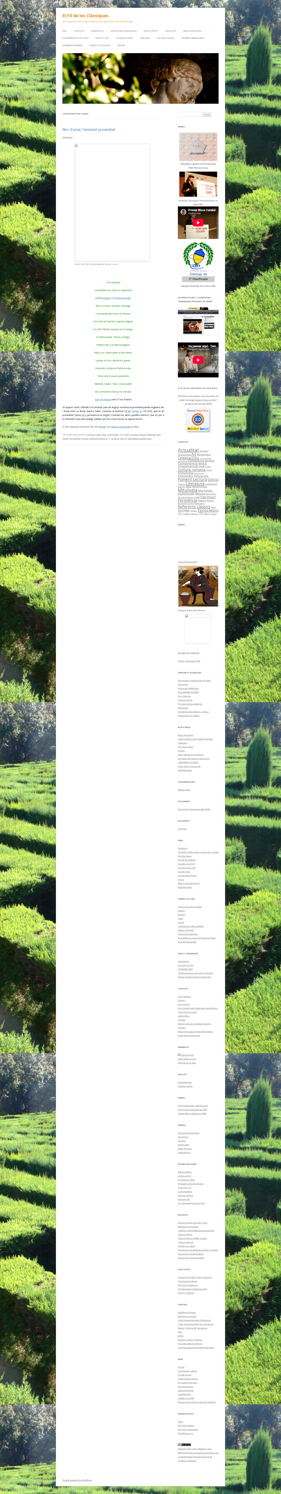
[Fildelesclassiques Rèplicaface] (198, 628)
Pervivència (74, 438)
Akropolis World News (189, 1133)
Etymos (181, 1000)
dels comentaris (188, 1429)
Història (181, 484)
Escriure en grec (186, 965)
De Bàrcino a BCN (186, 1246)
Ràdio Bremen (185, 1148)
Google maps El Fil (187, 867)
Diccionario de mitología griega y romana (198, 1250)
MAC (180, 1331)
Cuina (208, 466)
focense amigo (123, 298)
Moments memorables (193, 38)
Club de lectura (124, 38)
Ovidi (197, 497)
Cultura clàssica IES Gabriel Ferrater (195, 739)
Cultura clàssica (166, 38)
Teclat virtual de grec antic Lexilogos (195, 973)
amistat (134, 434)
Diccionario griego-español (191, 1257)
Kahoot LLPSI (102, 38)
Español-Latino (185, 1086)
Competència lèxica (192, 463)
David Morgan (185, 1082)
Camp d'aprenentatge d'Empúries (194, 1320)
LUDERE (181, 1019)
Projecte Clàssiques (100, 45)
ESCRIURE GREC (185, 969)
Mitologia (151, 434)
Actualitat (188, 450)
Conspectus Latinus (187, 1371)
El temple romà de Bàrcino (191, 1183)
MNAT (181, 1335)
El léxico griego (185, 700)
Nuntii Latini (183, 1144)
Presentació (97, 31)
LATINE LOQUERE (186, 1398)
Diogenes (182, 848)
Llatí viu (181, 486)
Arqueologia (184, 454)
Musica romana (185, 1195)
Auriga (181, 1367)
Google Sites (184, 871)
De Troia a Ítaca (185, 746)
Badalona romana (187, 1312)
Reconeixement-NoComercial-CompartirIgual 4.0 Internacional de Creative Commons (198, 1456)
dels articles (186, 1425)
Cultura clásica (185, 1234)
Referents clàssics (98, 438)
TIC (180, 513)
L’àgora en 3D (184, 1187)
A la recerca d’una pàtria (190, 906)
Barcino (181, 914)
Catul (180, 918)
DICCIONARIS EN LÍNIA (188, 692)
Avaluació (170, 31)
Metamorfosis (199, 486)
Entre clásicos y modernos (191, 754)
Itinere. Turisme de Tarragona (192, 1328)
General (91, 434)
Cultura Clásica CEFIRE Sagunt (192, 1238)
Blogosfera (204, 454)
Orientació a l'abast (187, 1281)
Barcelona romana (187, 1316)
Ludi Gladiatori (185, 1191)
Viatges (213, 514)
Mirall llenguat (185, 770)
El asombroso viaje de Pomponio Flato (196, 938)
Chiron (190, 1055)
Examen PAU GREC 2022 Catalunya (195, 1277)
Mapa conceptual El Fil (189, 883)
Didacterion (183, 961)
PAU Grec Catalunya (188, 1285)
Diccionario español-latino (191, 1253)
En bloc (181, 750)
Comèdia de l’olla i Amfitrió (191, 926)
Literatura (195, 483)
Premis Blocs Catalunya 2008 (192, 1113)
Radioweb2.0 (184, 1152)
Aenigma (204, 451)
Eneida (102, 426)
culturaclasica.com (187, 1058)
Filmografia (201, 476)
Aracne (121, 45)
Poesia (84, 438)
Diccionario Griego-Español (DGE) (194, 809)
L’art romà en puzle (187, 1012)
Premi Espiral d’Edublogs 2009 (192, 1109)
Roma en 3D (184, 1199)
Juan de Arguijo (103, 399)
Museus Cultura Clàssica (190, 1339)
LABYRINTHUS (184, 1394)
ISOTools (182, 828)
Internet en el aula (187, 1062)
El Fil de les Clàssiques (85, 16)
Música (200, 494)
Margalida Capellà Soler (140, 438)
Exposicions (199, 473)
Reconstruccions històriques (191, 503)
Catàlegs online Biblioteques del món (196, 1230)
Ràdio (213, 507)
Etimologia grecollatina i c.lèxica (193, 711)
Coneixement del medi (191, 466)
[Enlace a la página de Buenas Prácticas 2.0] (198, 420)
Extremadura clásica (188, 1378)
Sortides (184, 510)
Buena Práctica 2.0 (203, 400)
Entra (180, 1421)
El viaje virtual (184, 1374)
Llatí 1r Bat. (101, 434)
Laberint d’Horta (186, 1390)
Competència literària (201, 461)
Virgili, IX (133, 411)
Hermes (182, 1140)
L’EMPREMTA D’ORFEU (188, 762)
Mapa (189, 486)
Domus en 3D (184, 1175)
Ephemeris (183, 1136)
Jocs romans (184, 1004)
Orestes (106, 298)
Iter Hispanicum (185, 1386)
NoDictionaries (185, 887)
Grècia (213, 479)
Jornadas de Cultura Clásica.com (194, 758)
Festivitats (185, 476)
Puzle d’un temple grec (189, 1035)
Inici (64, 31)
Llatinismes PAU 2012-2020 (75, 38)
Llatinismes (211, 484)
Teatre (193, 510)
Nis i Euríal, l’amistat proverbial (88, 129)
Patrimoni (208, 497)
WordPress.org (185, 1433)
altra (84, 415)
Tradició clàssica (190, 513)
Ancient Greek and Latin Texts (192, 1222)
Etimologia (185, 473)
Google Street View (187, 875)
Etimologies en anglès (188, 715)
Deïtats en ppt (151, 31)
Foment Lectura (192, 479)
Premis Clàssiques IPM (189, 661)
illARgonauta (184, 789)
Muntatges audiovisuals (124, 31)
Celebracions (188, 457)
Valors (206, 513)
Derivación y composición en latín (194, 680)
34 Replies (67, 137)
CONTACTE (79, 31)
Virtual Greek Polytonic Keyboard (194, 977)
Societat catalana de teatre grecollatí (196, 1347)
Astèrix (181, 910)
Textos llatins (207, 510)
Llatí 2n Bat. (113, 434)
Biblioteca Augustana (188, 1226)
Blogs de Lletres (186, 735)
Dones (209, 470)
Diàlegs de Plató (186, 930)
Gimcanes (145, 38)
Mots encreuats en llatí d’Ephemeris (195, 1031)
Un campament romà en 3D (191, 1203)
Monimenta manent (72, 45)
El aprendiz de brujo (188, 934)
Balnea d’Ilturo (185, 1172)
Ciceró (181, 922)
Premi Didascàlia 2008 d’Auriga (193, 1105)
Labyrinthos (184, 1016)
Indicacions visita (192, 31)
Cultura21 (182, 742)
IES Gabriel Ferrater (187, 1382)
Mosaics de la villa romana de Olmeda (196, 1402)
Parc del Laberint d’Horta (190, 1343)
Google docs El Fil (186, 863)
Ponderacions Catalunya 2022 (192, 1289)
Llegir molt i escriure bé (189, 766)
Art (193, 454)
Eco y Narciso (184, 696)
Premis (210, 500)
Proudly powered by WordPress (77, 1480)
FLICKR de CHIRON (186, 859)
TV (201, 513)
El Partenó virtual (186, 1179)
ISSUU (181, 879)
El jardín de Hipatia (187, 941)
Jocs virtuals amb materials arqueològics (198, 1008)
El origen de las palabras (190, 703)
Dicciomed (183, 684)
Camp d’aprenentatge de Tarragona (195, 1324)
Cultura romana (191, 469)
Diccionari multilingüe (188, 688)
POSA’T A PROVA (186, 1292)
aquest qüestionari (121, 426)
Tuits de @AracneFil (187, 561)
